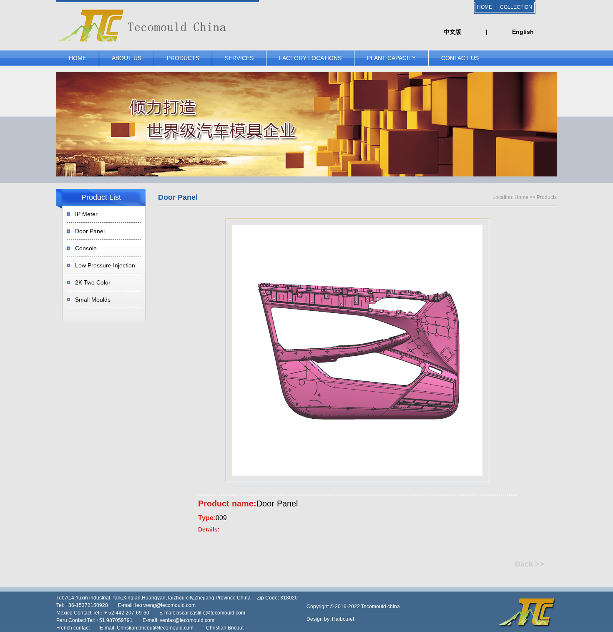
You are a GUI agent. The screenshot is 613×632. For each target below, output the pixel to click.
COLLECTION (516, 7)
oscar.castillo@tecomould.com (210, 613)
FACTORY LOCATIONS (310, 58)
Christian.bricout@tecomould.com (155, 628)
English (523, 31)
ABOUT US (126, 58)
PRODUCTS (183, 58)
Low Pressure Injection (105, 265)
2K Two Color (93, 282)
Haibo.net (343, 619)
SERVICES (239, 58)
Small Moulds (93, 299)
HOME (484, 7)
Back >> (529, 564)
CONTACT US (460, 58)
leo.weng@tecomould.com (165, 605)
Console (86, 248)
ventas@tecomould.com (187, 620)
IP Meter (86, 214)
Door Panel (90, 231)
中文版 (452, 31)
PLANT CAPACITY (391, 58)
